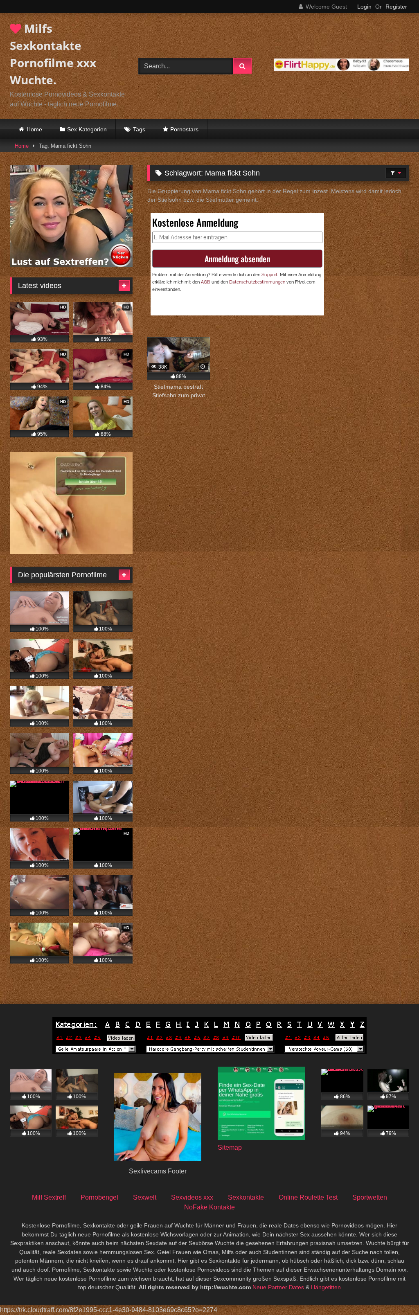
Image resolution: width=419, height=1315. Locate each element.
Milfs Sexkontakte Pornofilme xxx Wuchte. (53, 54)
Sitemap (230, 1147)
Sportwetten (369, 1197)
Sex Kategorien (87, 129)
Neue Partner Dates (278, 1287)
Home (34, 129)
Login (364, 6)
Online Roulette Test (308, 1197)
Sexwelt (144, 1197)
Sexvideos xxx (192, 1197)
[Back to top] (394, 1291)
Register (396, 6)
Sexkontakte (246, 1197)
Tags (139, 129)
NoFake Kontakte (209, 1207)
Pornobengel (99, 1197)
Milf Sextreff (49, 1197)
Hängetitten (326, 1287)
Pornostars (184, 129)
